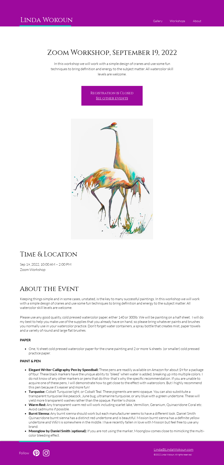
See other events (112, 98)
